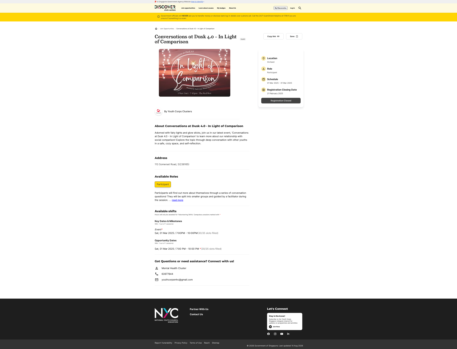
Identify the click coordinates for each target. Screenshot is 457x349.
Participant (163, 184)
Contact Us (196, 314)
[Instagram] (275, 334)
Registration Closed (281, 100)
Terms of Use (196, 343)
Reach (207, 343)
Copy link (271, 36)
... (176, 200)
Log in (292, 8)
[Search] (300, 8)
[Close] (453, 26)
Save (292, 36)
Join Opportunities (167, 29)
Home (156, 28)
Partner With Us (199, 309)
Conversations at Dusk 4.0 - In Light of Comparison (195, 29)
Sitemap (215, 343)
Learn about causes (206, 8)
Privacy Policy (181, 343)
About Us (232, 8)
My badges (221, 8)
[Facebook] (268, 334)
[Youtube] (281, 334)
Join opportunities (188, 8)
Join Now (276, 327)
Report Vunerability (163, 343)
